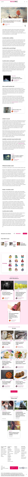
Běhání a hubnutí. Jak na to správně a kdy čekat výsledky (14, 433)
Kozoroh (10, 262)
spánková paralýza (15, 101)
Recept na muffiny (10, 461)
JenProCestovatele (7, 475)
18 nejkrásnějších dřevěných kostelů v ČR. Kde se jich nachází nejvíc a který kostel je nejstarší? (20, 414)
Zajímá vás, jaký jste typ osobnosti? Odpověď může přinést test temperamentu (21, 294)
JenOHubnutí (22, 475)
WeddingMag (12, 475)
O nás (2, 466)
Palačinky (15, 447)
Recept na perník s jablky (10, 452)
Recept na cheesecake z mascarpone (10, 449)
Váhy (22, 262)
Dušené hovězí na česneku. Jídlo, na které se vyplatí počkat (20, 382)
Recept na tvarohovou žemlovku (9, 459)
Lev (16, 262)
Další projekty (3, 467)
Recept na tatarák (3, 448)
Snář (4, 6)
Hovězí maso (17, 359)
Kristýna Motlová (6, 366)
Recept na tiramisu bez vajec (10, 454)
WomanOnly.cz (2, 6)
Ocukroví (19, 475)
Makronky (15, 453)
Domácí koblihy (16, 452)
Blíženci (16, 258)
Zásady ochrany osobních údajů (4, 469)
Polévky (22, 242)
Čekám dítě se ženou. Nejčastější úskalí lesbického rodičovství (6, 413)
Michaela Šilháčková (21, 297)
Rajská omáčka (3, 449)
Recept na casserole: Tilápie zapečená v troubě (14, 245)
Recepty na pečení (6, 242)
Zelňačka (2, 456)
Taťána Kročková (6, 297)
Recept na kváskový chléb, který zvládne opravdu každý (6, 245)
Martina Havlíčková (7, 347)
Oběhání (9, 474)
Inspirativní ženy (4, 290)
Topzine (21, 474)
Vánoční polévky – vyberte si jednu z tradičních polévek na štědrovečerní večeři (23, 244)
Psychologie (17, 290)
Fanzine (23, 474)
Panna (16, 271)
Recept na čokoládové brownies (9, 456)
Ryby (22, 271)
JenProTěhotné (12, 474)
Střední (24, 359)
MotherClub (5, 474)
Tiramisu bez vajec (17, 450)
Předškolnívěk (17, 474)
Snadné (11, 340)
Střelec (10, 258)
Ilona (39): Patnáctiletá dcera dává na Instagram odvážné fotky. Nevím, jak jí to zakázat (13, 316)
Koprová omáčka (23, 457)
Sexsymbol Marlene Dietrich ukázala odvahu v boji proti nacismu (7, 293)
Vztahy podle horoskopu (23, 450)
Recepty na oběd (14, 242)
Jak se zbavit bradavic (23, 455)
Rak (10, 271)
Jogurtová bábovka (17, 451)
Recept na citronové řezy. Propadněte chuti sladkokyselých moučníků (6, 363)
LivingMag (16, 475)
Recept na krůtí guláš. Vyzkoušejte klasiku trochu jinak (6, 382)
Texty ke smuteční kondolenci (24, 453)
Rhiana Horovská (20, 346)
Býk (22, 258)
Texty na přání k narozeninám (23, 448)
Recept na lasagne (3, 452)
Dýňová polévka (23, 458)
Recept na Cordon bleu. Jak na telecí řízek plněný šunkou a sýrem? (21, 362)
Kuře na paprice (3, 453)
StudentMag (2, 475)
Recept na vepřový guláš (3, 455)
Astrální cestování (21, 143)
